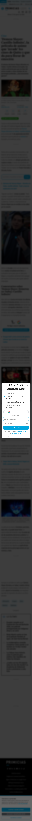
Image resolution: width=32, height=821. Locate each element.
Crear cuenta (16, 427)
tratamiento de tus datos (16, 433)
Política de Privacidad (22, 431)
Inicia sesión (21, 436)
